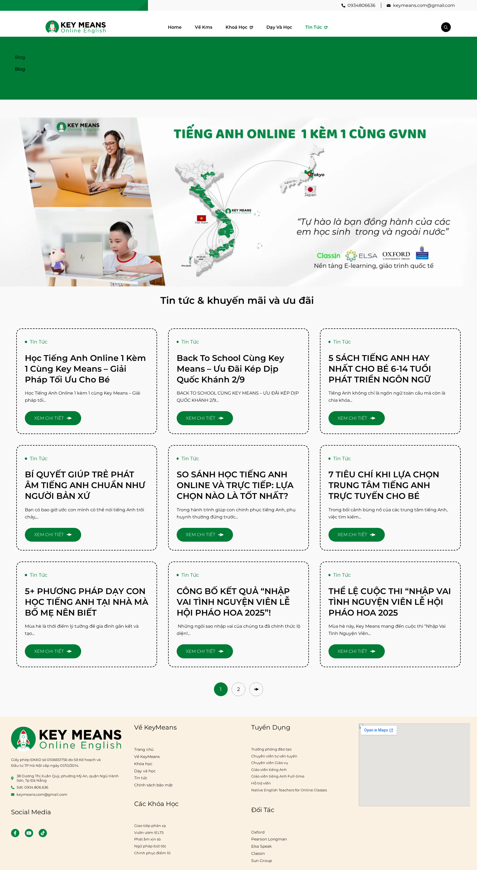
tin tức (38, 342)
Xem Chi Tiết (49, 418)
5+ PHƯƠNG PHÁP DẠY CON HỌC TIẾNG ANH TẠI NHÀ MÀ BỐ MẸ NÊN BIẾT (86, 602)
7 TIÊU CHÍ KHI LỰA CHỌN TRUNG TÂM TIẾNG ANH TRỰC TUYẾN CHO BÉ (383, 485)
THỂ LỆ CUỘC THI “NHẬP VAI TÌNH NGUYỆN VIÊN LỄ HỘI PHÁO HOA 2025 (389, 602)
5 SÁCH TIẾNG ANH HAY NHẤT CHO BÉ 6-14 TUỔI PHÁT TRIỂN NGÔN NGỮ (379, 369)
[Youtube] (29, 833)
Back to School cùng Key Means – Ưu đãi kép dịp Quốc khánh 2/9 (230, 369)
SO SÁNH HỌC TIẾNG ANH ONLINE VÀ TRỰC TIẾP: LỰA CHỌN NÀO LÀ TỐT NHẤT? (235, 485)
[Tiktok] (43, 833)
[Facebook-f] (15, 833)
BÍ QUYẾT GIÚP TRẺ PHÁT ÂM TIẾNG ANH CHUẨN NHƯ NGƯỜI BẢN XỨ (85, 485)
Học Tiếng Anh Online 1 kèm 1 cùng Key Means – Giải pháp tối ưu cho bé (85, 369)
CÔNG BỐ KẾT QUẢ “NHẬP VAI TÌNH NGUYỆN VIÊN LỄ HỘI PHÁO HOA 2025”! (233, 602)
